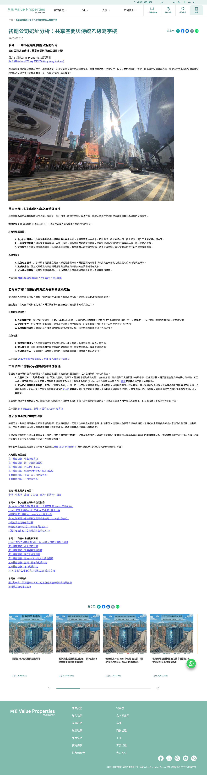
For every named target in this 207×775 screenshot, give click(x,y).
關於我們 (59, 10)
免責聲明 (77, 738)
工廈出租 (121, 745)
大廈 (104, 10)
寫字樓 (120, 708)
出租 (83, 10)
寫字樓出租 (122, 716)
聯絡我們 (77, 723)
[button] (158, 688)
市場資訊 (129, 10)
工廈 (118, 738)
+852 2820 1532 (144, 2)
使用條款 (77, 745)
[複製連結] (178, 31)
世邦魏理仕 (78, 753)
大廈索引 (121, 753)
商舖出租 (121, 730)
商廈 (118, 723)
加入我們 (77, 716)
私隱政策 (77, 730)
